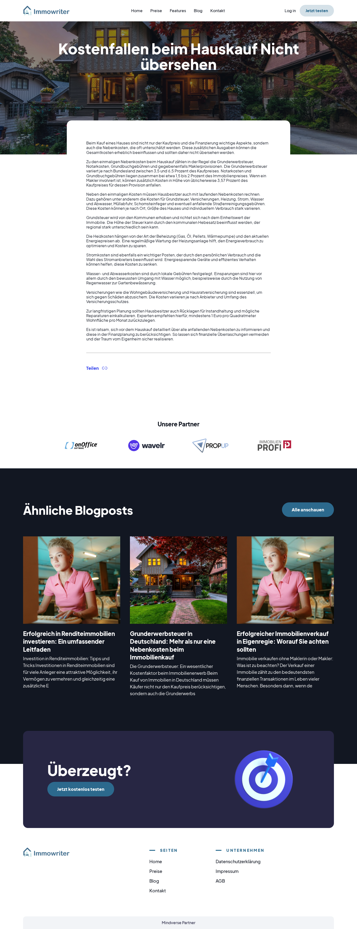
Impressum (227, 871)
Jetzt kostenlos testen (80, 789)
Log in (290, 10)
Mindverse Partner (179, 922)
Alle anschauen (308, 509)
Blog (198, 10)
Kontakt (217, 10)
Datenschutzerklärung (238, 861)
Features (178, 10)
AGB (220, 881)
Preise (156, 10)
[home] (49, 11)
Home (137, 10)
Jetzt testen (317, 10)
